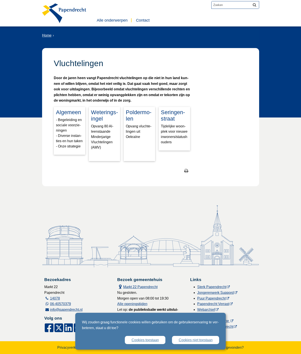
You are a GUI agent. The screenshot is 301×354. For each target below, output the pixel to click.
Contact (143, 20)
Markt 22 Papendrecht (137, 286)
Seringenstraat (173, 115)
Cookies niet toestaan (196, 340)
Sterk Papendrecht (211, 287)
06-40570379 (60, 304)
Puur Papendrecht (211, 298)
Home (47, 35)
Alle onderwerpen (112, 20)
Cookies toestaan (145, 340)
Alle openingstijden (132, 304)
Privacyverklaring (70, 347)
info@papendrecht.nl (66, 309)
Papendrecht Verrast (213, 304)
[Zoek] (254, 5)
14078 (55, 298)
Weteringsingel (104, 115)
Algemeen (68, 112)
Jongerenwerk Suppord (215, 292)
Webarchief (206, 309)
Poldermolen (138, 115)
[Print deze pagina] (186, 171)
